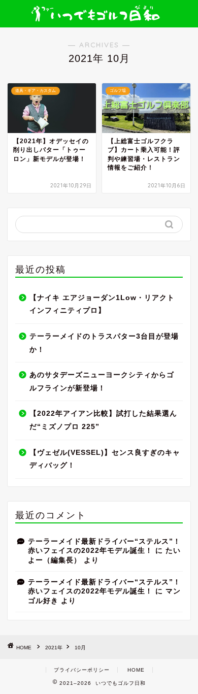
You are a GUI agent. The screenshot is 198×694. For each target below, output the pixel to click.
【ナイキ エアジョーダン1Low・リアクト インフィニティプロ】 (102, 304)
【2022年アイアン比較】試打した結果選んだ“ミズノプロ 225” (103, 420)
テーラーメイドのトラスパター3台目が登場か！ (104, 343)
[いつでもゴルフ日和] (99, 14)
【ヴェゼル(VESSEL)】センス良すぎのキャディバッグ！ (104, 459)
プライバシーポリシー (82, 670)
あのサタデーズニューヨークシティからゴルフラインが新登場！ (101, 381)
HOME (136, 670)
